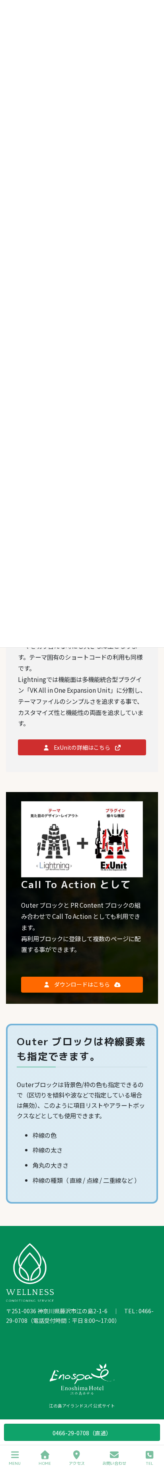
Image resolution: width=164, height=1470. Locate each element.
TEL (149, 1463)
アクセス (77, 1463)
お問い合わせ (114, 1463)
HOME (45, 1463)
